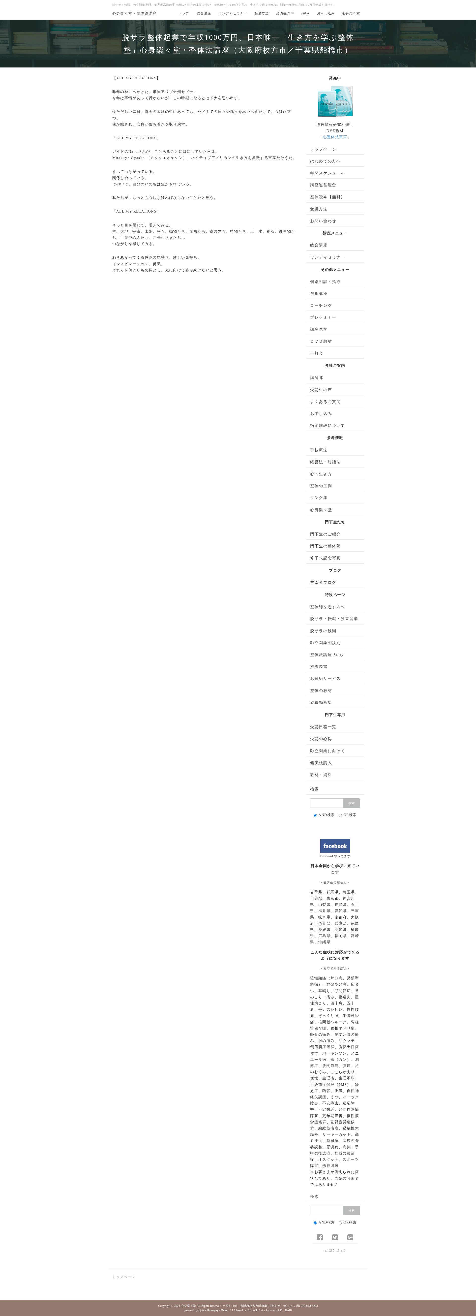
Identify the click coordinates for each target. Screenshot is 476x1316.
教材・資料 (321, 775)
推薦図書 (318, 666)
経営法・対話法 (325, 462)
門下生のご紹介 (325, 534)
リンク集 (318, 498)
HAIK (288, 1310)
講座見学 (318, 329)
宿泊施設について (327, 425)
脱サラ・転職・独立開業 (334, 619)
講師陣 (316, 378)
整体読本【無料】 (327, 197)
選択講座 (318, 293)
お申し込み (326, 13)
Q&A (305, 13)
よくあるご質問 (325, 402)
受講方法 (262, 13)
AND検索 (327, 815)
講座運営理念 (323, 185)
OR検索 (350, 815)
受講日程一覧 (323, 727)
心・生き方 (321, 474)
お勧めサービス (325, 678)
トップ (184, 13)
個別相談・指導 (325, 282)
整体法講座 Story (327, 655)
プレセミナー (323, 317)
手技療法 (318, 450)
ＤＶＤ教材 (321, 341)
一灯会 (316, 353)
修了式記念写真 (325, 558)
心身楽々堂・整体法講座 (134, 13)
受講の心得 (321, 739)
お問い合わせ (323, 221)
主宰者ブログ (323, 582)
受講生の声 (285, 13)
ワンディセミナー (232, 13)
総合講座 (204, 13)
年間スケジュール (327, 173)
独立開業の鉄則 (325, 643)
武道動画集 (321, 702)
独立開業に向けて (327, 751)
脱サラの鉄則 (323, 631)
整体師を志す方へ (327, 607)
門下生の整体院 (325, 546)
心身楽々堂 (351, 13)
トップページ (323, 149)
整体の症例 (321, 486)
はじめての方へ (325, 161)
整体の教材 (321, 691)
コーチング (321, 305)
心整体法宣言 (335, 137)
